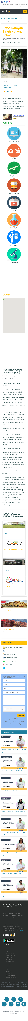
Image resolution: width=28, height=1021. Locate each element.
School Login (10, 4)
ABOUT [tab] (6, 82)
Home (3, 18)
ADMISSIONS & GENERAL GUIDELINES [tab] (11, 87)
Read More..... (21, 930)
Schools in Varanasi (11, 18)
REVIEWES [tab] (8, 92)
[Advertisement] (14, 279)
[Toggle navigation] (25, 11)
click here (17, 988)
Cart (5, 4)
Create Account (21, 4)
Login (15, 4)
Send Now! (21, 715)
